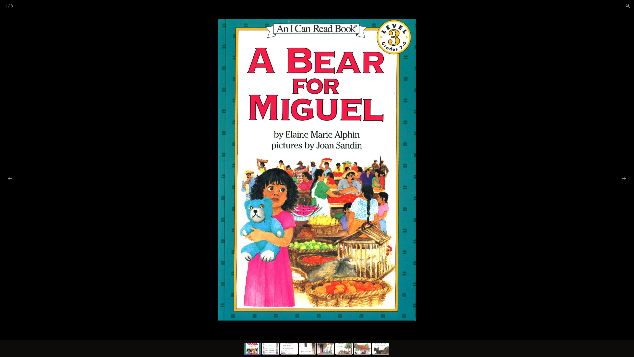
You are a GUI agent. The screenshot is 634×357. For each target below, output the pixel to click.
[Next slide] (624, 178)
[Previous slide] (10, 178)
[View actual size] (628, 6)
